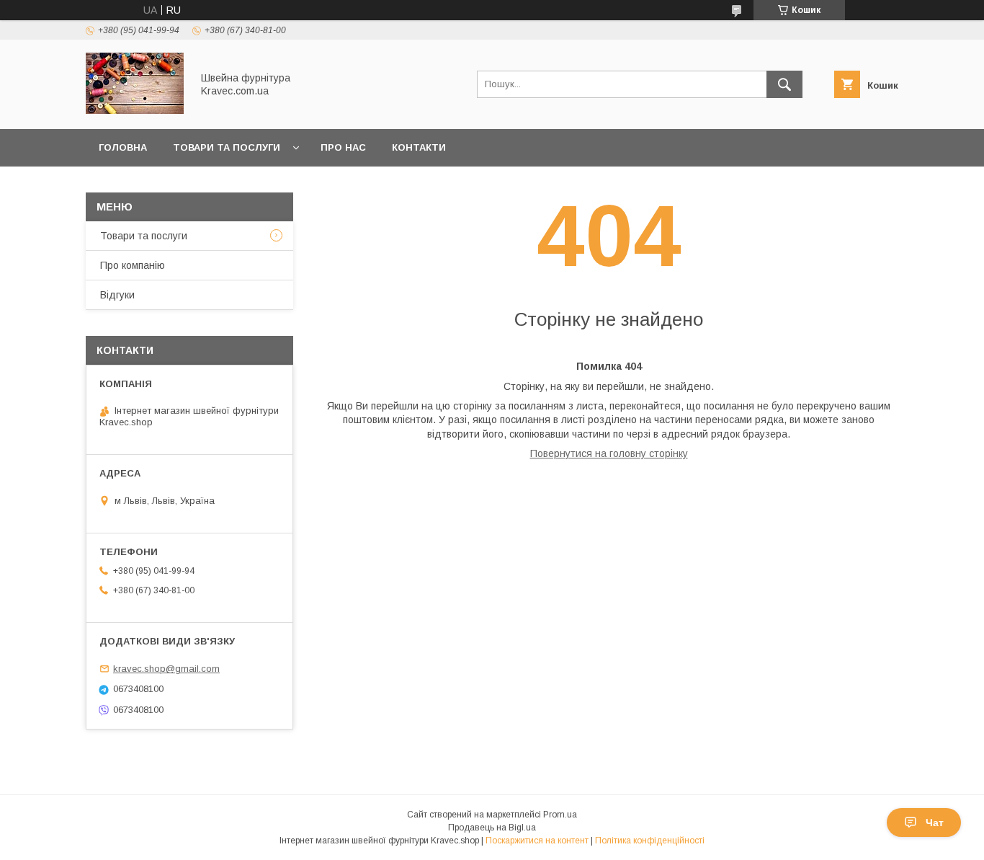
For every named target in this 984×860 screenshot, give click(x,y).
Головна (123, 147)
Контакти (419, 147)
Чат (935, 822)
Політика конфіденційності (650, 840)
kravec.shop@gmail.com (166, 668)
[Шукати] (784, 84)
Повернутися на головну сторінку (609, 453)
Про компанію (132, 265)
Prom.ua (560, 815)
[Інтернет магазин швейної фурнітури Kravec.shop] (135, 110)
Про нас (343, 147)
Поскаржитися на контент (537, 840)
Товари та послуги (226, 147)
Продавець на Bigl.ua (492, 828)
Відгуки (117, 295)
